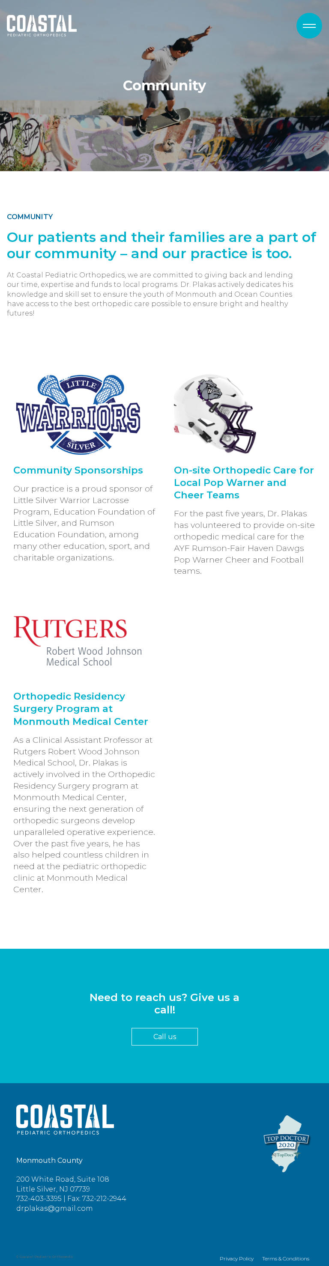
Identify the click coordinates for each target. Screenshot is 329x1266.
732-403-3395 (39, 1199)
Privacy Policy (237, 1258)
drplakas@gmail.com (54, 1208)
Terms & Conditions (285, 1258)
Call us (164, 1037)
